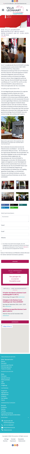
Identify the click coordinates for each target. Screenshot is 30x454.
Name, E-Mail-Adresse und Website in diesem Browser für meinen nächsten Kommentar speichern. (15, 253)
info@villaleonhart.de (21, 3)
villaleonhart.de (7, 430)
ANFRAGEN (15, 322)
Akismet (25, 247)
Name (3, 225)
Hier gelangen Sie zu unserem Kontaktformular (15, 279)
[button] (5, 205)
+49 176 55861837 (9, 3)
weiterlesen (21, 297)
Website (3, 237)
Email (3, 231)
